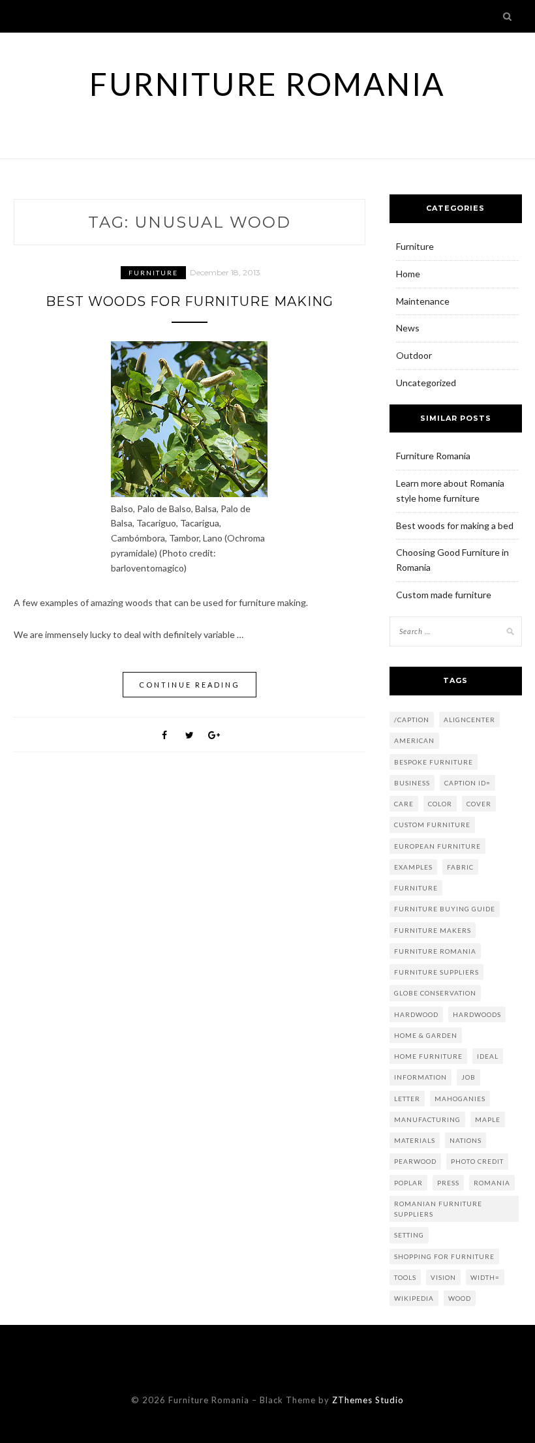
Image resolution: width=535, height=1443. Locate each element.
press (448, 1183)
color (440, 804)
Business (412, 783)
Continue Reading (189, 684)
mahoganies (460, 1098)
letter (407, 1098)
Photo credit (477, 1161)
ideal (487, 1056)
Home (408, 273)
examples (413, 867)
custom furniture (432, 824)
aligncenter (469, 719)
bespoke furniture (433, 762)
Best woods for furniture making (189, 301)
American (414, 740)
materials (414, 1140)
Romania (492, 1183)
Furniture (153, 273)
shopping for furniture (444, 1256)
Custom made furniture (443, 594)
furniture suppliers (436, 972)
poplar (408, 1183)
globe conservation (435, 993)
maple (487, 1119)
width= (485, 1277)
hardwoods (477, 1014)
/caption (411, 719)
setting (409, 1235)
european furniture (437, 846)
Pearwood (415, 1161)
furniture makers (432, 930)
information (420, 1077)
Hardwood (416, 1014)
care (404, 804)
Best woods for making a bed (454, 525)
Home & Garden (425, 1035)
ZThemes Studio (368, 1400)
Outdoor (414, 355)
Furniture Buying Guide (444, 909)
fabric (460, 867)
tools (405, 1277)
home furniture (428, 1056)
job (468, 1077)
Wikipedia (414, 1298)
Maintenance (423, 301)
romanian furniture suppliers (438, 1209)
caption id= (467, 783)
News (408, 327)
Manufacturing (427, 1119)
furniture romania (435, 951)
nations (466, 1140)
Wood (459, 1298)
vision (443, 1277)
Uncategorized (426, 382)
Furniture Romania (267, 83)
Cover (478, 804)
